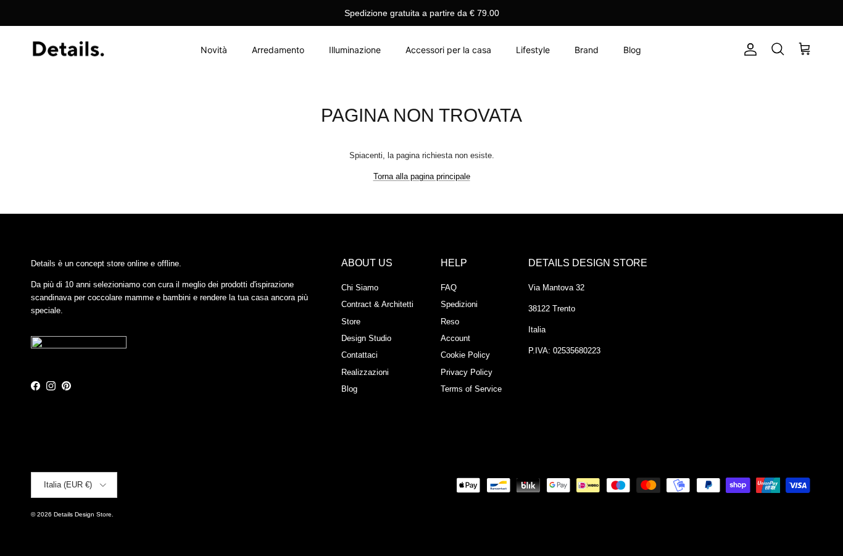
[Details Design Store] (68, 49)
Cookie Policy (465, 355)
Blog (632, 49)
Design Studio (366, 338)
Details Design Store (83, 514)
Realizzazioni (365, 372)
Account (455, 338)
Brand (587, 49)
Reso (450, 321)
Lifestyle (533, 49)
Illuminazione (355, 49)
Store (350, 321)
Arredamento (278, 49)
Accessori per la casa (448, 49)
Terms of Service (471, 389)
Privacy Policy (466, 372)
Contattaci (359, 355)
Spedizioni (459, 304)
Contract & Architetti (377, 304)
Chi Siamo (359, 287)
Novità (214, 49)
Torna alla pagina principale (421, 176)
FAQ (449, 287)
